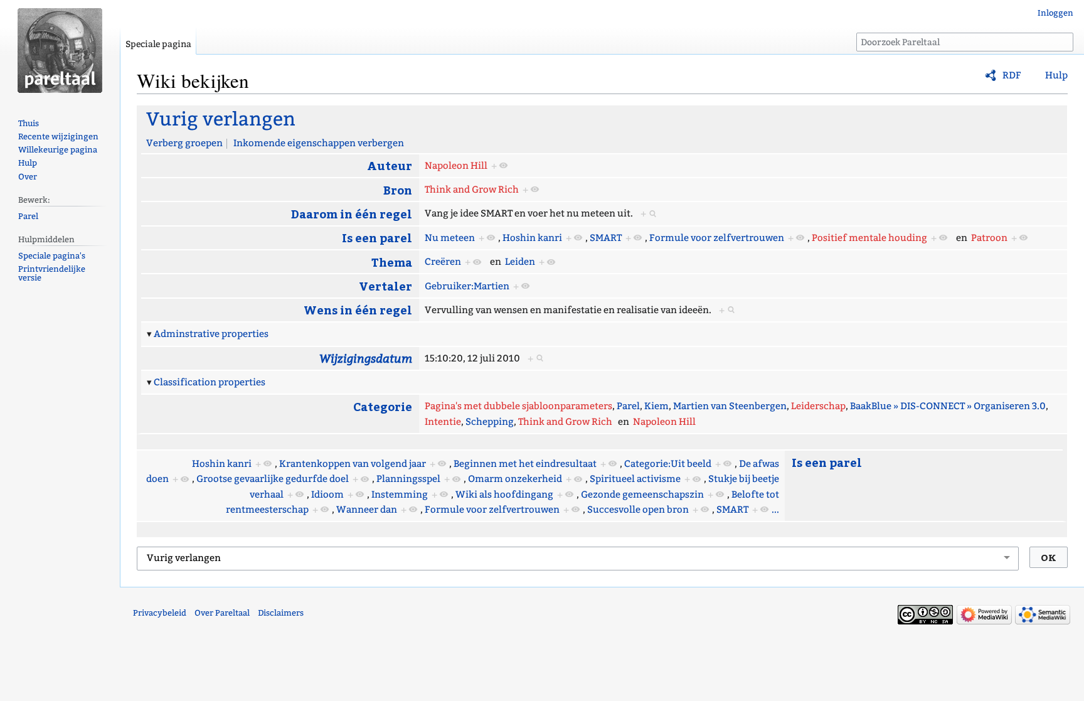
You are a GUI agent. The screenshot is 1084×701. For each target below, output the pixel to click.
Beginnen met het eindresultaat (525, 463)
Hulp (1056, 75)
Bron (397, 190)
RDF (1011, 75)
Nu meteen (450, 237)
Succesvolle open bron (638, 509)
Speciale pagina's (51, 255)
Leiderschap (818, 406)
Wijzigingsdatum (365, 358)
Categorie (382, 406)
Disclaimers (281, 613)
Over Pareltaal (222, 613)
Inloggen (1055, 13)
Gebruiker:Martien (467, 286)
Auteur (389, 165)
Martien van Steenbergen (730, 406)
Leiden (520, 261)
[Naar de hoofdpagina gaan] (60, 50)
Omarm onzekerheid (515, 478)
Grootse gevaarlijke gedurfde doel (272, 478)
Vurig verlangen (220, 119)
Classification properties (209, 382)
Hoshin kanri (532, 237)
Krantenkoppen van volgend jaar (352, 463)
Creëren (443, 261)
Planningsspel (408, 478)
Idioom (327, 494)
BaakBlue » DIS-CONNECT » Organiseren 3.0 (948, 406)
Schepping (489, 421)
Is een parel (377, 237)
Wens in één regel (358, 310)
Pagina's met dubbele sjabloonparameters (518, 406)
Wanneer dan (366, 509)
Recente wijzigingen (58, 136)
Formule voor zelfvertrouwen (716, 237)
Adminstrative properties (211, 334)
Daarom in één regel (351, 214)
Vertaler (385, 286)
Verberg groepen (184, 143)
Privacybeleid (159, 613)
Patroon (989, 237)
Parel (628, 406)
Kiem (656, 406)
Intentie (443, 421)
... (775, 509)
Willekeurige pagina (57, 149)
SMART (606, 237)
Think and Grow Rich (472, 189)
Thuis (28, 123)
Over (27, 176)
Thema (391, 262)
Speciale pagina (158, 44)
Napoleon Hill (456, 165)
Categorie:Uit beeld (667, 463)
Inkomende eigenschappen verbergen (318, 143)
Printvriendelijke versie (51, 273)
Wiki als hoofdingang (504, 494)
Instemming (399, 494)
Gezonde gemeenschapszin (642, 494)
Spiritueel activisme (635, 478)
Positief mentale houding (869, 237)
